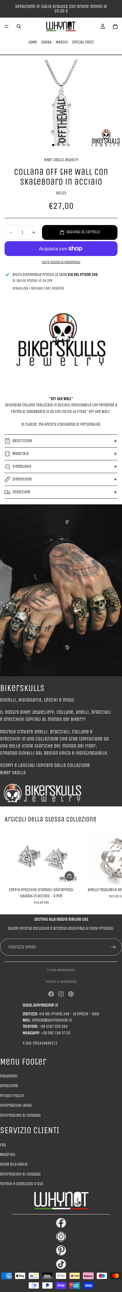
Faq (3, 1145)
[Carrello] (115, 26)
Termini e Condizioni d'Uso (21, 1183)
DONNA (46, 42)
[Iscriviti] (113, 947)
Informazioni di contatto (20, 1115)
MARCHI (62, 42)
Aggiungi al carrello (83, 232)
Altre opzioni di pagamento (61, 262)
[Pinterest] (71, 994)
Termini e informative (61, 982)
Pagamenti (9, 1076)
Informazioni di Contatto (20, 1174)
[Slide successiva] (111, 867)
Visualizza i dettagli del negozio (38, 288)
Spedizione (21, 492)
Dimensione (22, 479)
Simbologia (21, 466)
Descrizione (22, 440)
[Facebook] (51, 994)
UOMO (32, 42)
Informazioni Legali (16, 1105)
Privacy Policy (12, 1095)
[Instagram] (61, 994)
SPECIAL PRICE (83, 42)
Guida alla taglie (14, 1164)
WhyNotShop (66, 970)
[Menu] (6, 26)
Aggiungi (74, 875)
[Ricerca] (18, 26)
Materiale (20, 453)
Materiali (7, 1154)
